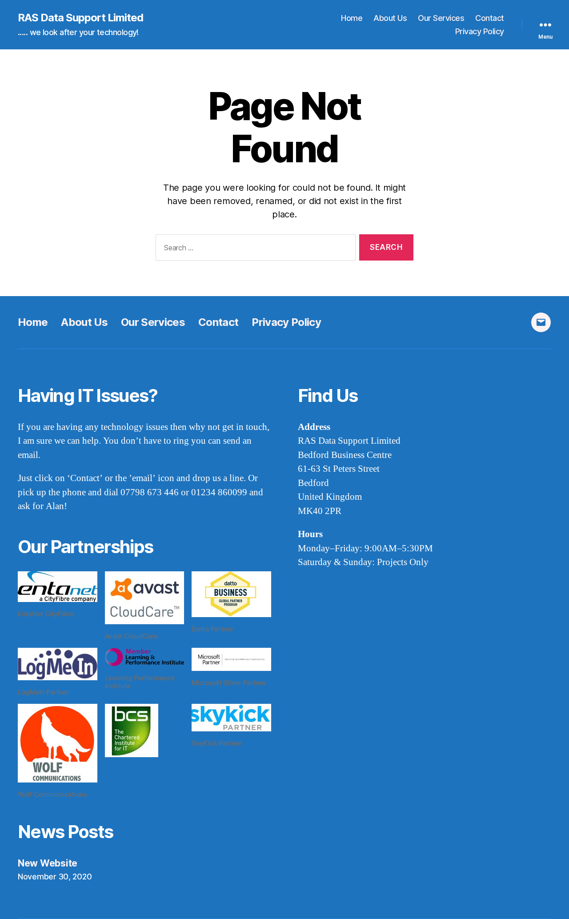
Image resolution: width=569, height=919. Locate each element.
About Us (390, 18)
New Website (47, 863)
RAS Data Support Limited (80, 17)
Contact (489, 18)
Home (351, 18)
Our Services (441, 18)
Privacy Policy (479, 31)
